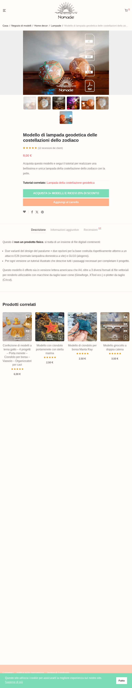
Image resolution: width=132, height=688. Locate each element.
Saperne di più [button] (14, 682)
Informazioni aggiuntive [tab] (65, 229)
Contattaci (8, 672)
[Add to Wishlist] (26, 211)
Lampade (56, 25)
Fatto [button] (122, 680)
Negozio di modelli (21, 25)
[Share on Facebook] (32, 212)
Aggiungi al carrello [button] (17, 374)
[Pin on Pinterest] (42, 212)
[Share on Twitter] (36, 212)
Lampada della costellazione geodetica (71, 182)
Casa (5, 25)
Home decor (41, 25)
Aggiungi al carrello (66, 202)
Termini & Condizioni (58, 672)
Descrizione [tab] (38, 229)
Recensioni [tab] (92, 229)
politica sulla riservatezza (30, 672)
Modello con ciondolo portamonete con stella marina (50, 349)
